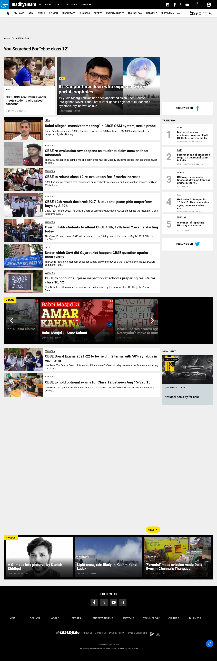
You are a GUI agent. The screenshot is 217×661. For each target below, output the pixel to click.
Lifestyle (151, 13)
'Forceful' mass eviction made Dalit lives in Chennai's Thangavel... (174, 567)
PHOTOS (11, 537)
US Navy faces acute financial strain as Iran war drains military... (193, 180)
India (31, 13)
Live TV (58, 5)
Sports (98, 13)
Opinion (53, 13)
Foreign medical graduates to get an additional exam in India (193, 157)
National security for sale (181, 397)
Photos (13, 557)
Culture (173, 618)
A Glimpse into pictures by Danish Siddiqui (35, 567)
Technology (135, 13)
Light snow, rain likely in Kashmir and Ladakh (107, 567)
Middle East (68, 13)
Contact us (100, 632)
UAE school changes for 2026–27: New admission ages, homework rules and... (193, 204)
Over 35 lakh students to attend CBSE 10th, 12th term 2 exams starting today (101, 229)
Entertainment (115, 13)
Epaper (48, 5)
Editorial (181, 217)
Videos (47, 325)
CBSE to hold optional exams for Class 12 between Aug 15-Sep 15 (97, 382)
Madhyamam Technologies (103, 648)
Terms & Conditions (136, 632)
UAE (179, 195)
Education (50, 146)
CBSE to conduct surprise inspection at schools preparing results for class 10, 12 (100, 280)
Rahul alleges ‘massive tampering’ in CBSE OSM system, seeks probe (100, 126)
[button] (4, 4)
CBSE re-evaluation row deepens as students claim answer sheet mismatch (96, 153)
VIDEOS (10, 299)
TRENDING (168, 120)
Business (85, 13)
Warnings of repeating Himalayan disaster (190, 224)
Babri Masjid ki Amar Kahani (64, 333)
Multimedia (167, 13)
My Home (19, 13)
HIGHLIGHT (169, 351)
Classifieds (71, 5)
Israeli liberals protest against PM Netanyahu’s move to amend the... (144, 331)
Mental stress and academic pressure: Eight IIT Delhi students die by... (193, 135)
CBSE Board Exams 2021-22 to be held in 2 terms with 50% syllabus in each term (101, 358)
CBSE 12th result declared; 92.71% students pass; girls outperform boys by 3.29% (98, 204)
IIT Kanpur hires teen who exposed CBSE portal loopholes (102, 89)
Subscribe (86, 5)
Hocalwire (133, 648)
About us (87, 632)
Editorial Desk (174, 387)
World (41, 13)
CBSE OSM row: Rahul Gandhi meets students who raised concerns (26, 100)
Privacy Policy (116, 632)
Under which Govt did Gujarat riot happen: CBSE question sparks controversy (96, 255)
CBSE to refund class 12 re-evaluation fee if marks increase (92, 177)
